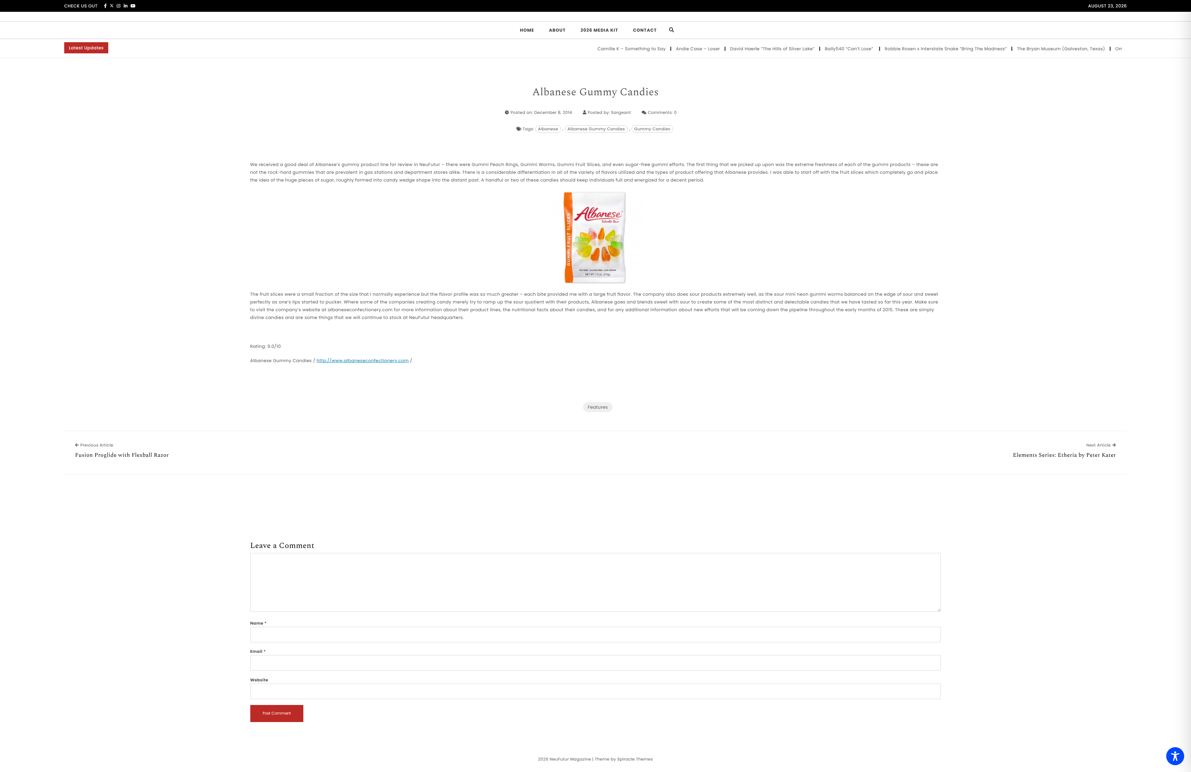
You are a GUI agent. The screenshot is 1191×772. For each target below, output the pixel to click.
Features (598, 407)
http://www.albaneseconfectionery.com (363, 360)
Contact (645, 30)
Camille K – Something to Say (606, 49)
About (557, 30)
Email (258, 651)
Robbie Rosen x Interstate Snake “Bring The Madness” (920, 49)
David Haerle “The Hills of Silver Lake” (747, 49)
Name (258, 623)
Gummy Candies (652, 129)
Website (259, 680)
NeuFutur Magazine (570, 759)
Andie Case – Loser (673, 49)
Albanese (548, 129)
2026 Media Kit (599, 30)
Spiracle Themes (635, 759)
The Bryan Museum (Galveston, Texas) (1036, 49)
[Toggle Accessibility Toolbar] (1175, 756)
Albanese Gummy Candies (595, 92)
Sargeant (621, 112)
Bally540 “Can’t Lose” (824, 49)
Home (527, 30)
